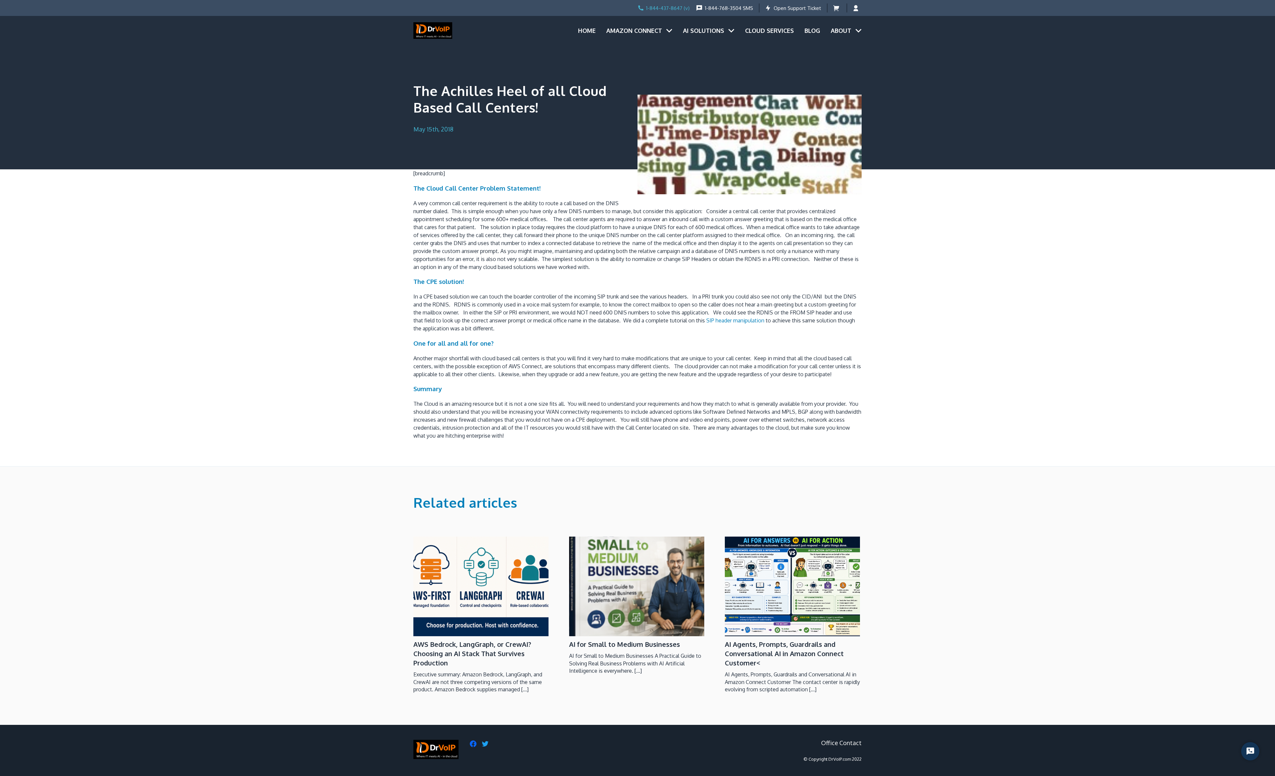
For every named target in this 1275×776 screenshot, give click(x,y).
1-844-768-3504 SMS (729, 8)
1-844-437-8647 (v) (668, 8)
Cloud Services (769, 30)
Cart (837, 8)
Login (857, 8)
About (841, 30)
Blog (812, 30)
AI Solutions (703, 30)
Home (587, 30)
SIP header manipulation (735, 320)
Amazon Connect (634, 30)
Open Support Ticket (797, 8)
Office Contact (841, 742)
